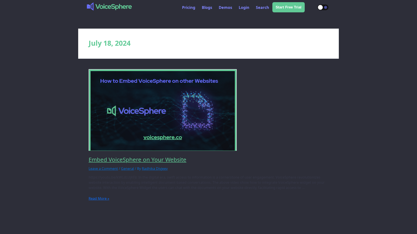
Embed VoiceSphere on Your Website (137, 159)
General (127, 168)
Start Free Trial (288, 7)
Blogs (207, 7)
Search (262, 7)
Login (244, 7)
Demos (225, 7)
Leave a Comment (103, 168)
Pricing (188, 7)
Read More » (99, 198)
